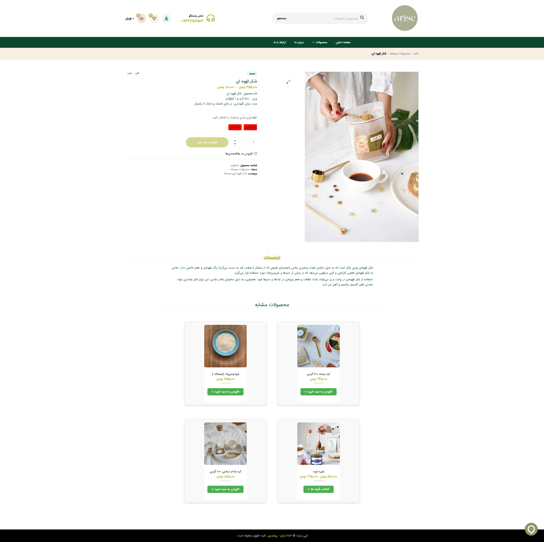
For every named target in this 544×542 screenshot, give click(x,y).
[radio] (250, 127)
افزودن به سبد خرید (207, 142)
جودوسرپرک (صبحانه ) (225, 374)
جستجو (281, 18)
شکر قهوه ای (240, 173)
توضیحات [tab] (272, 257)
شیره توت (318, 471)
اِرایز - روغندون (276, 535)
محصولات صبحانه (400, 53)
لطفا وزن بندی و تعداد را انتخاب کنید (234, 117)
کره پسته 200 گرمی (318, 374)
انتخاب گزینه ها (320, 489)
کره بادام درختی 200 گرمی (225, 471)
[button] (288, 81)
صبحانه (227, 173)
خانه (416, 53)
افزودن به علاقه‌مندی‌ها (239, 153)
